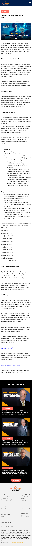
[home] (14, 3)
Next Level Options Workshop (7, 497)
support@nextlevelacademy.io (26, 497)
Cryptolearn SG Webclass (6, 501)
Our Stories (3, 511)
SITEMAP (22, 543)
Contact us (23, 500)
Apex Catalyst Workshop (6, 499)
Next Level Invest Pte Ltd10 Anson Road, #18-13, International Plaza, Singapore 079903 (25, 513)
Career (2, 516)
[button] (29, 3)
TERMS (19, 543)
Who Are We (3, 509)
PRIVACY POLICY (15, 543)
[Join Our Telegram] (7, 348)
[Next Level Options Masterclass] (10, 365)
